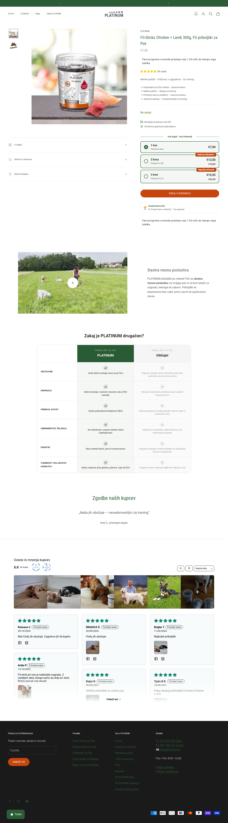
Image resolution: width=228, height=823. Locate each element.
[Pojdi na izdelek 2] (13, 45)
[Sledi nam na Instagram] (18, 801)
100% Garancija (124, 759)
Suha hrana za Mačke (85, 759)
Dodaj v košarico (180, 193)
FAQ (117, 765)
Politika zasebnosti (167, 771)
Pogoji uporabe (165, 767)
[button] (196, 14)
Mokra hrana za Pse (84, 746)
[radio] (179, 147)
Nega (38, 13)
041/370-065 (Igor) (171, 740)
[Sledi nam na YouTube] (27, 801)
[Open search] (180, 568)
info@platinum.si (170, 749)
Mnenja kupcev (124, 752)
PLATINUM (145, 31)
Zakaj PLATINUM (54, 13)
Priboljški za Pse (82, 752)
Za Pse (11, 13)
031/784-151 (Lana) (172, 745)
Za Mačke (25, 13)
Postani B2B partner (127, 789)
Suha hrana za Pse (84, 740)
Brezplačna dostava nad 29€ (114, 3)
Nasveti (119, 771)
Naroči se (19, 761)
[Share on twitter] (27, 643)
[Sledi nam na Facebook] (9, 801)
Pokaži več (112, 699)
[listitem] (30, 592)
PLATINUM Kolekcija (127, 783)
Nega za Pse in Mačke (86, 765)
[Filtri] (189, 568)
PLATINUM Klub (124, 777)
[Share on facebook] (20, 643)
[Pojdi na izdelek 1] (13, 33)
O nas (118, 740)
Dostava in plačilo (125, 746)
